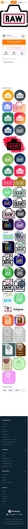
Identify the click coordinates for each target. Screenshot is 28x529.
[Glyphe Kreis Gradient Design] (8, 94)
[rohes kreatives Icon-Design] (8, 106)
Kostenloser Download (14, 42)
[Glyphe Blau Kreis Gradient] (8, 153)
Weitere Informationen (8, 61)
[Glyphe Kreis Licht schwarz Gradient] (8, 165)
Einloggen (20, 2)
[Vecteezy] (2, 2)
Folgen (23, 36)
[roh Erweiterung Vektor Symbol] (8, 461)
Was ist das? (14, 58)
